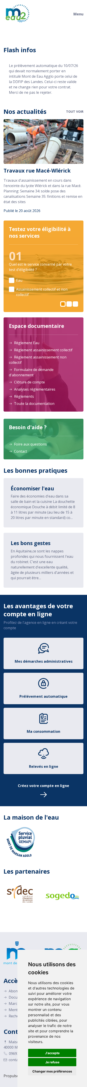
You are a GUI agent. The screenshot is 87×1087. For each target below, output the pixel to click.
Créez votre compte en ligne (43, 785)
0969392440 (18, 1053)
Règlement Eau (26, 342)
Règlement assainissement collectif (42, 350)
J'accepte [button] (52, 1053)
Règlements (23, 396)
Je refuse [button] (52, 1062)
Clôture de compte (29, 382)
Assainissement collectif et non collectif (42, 292)
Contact (20, 451)
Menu (78, 14)
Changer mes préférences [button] (52, 1071)
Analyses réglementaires (34, 389)
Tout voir (74, 111)
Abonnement (19, 991)
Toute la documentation (33, 403)
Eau (19, 280)
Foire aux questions (30, 444)
